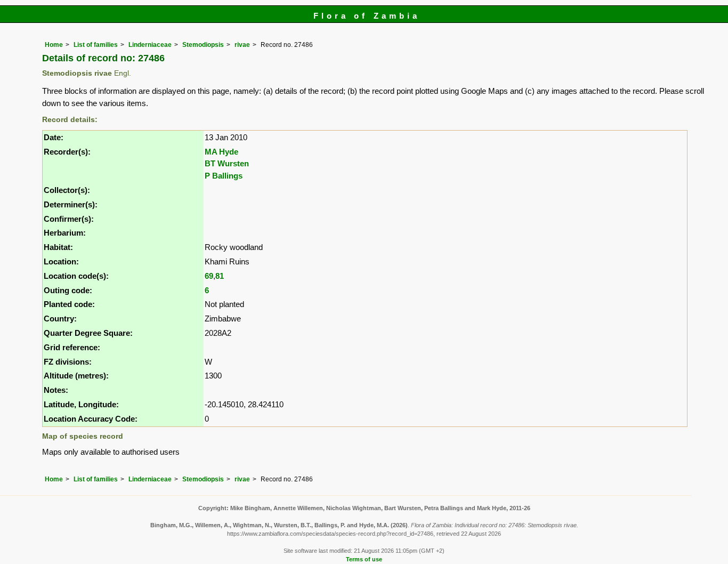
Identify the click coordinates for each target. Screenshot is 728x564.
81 (219, 275)
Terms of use (364, 559)
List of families (96, 45)
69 (209, 275)
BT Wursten (227, 163)
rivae (242, 45)
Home (54, 45)
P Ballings (223, 175)
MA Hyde (221, 151)
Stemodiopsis (203, 45)
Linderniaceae (150, 45)
